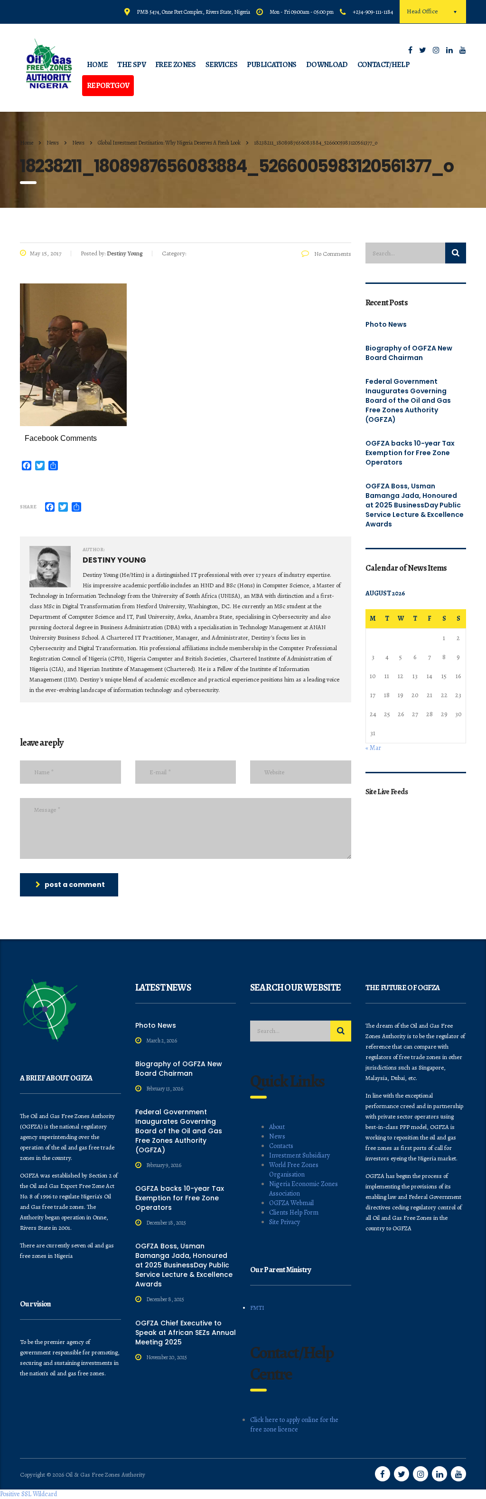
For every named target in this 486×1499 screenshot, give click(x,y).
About (277, 1126)
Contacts (281, 1145)
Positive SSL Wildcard (28, 1494)
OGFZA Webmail (291, 1202)
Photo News (386, 324)
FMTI (257, 1308)
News (277, 1136)
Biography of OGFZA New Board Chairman (408, 352)
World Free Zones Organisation (293, 1169)
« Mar (373, 747)
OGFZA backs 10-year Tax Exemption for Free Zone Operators (410, 452)
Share (28, 506)
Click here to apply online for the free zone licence (294, 1424)
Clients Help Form (293, 1212)
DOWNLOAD (327, 64)
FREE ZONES (175, 64)
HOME (97, 64)
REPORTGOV (108, 85)
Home (26, 142)
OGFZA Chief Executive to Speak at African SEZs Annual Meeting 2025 (185, 1332)
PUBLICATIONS (271, 64)
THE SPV (131, 64)
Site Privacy (284, 1221)
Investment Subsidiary (299, 1155)
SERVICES (222, 64)
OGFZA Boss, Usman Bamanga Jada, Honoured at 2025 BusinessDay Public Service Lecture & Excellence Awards (414, 505)
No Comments (332, 254)
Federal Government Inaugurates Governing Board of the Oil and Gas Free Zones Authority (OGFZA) (408, 400)
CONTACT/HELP (383, 64)
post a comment (75, 884)
